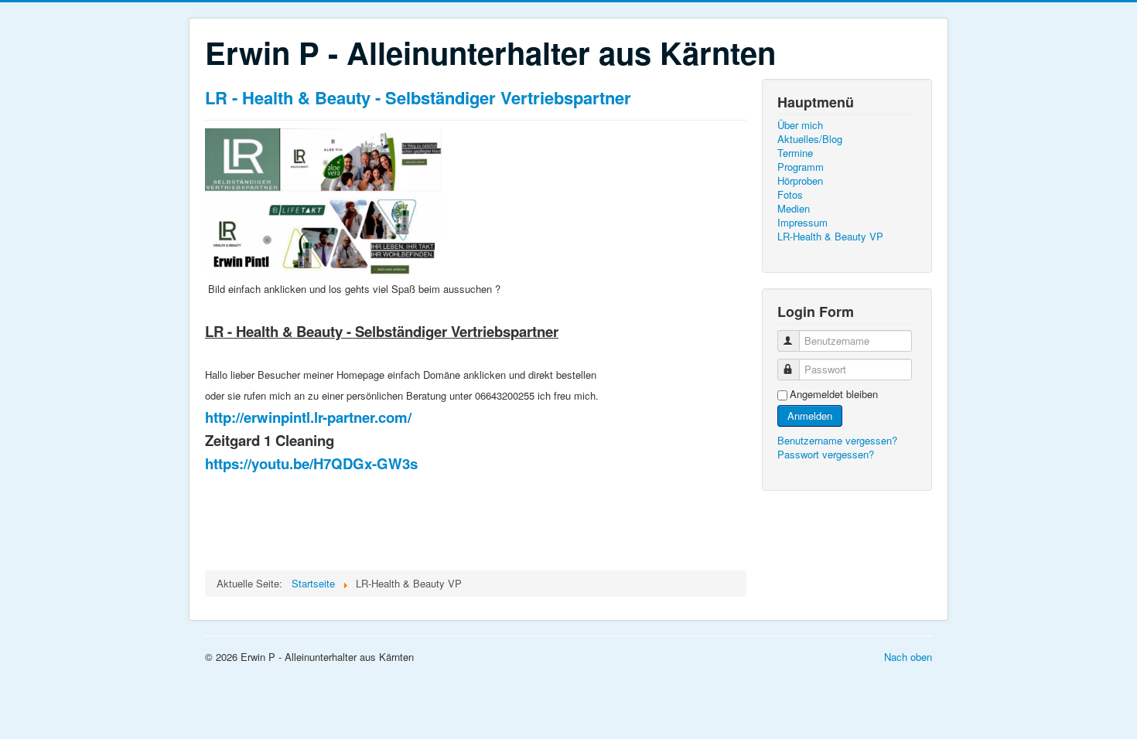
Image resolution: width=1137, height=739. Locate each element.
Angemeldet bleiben (834, 394)
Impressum (802, 223)
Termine (795, 153)
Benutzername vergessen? (837, 440)
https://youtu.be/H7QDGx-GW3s (311, 463)
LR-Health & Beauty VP (830, 236)
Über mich (800, 125)
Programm (800, 167)
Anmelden (809, 415)
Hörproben (800, 181)
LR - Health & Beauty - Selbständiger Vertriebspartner (418, 97)
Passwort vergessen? (825, 454)
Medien (793, 209)
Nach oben (908, 656)
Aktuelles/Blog (809, 139)
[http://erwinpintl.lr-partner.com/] (323, 199)
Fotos (790, 195)
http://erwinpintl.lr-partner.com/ (308, 417)
